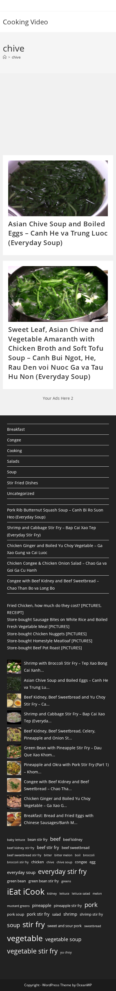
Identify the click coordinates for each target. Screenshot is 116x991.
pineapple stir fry (68, 905)
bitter (48, 855)
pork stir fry (38, 914)
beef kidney (72, 839)
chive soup (64, 862)
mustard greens (18, 906)
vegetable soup (63, 939)
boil (78, 855)
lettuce (64, 893)
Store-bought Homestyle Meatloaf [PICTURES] (49, 640)
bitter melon (63, 855)
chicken (37, 861)
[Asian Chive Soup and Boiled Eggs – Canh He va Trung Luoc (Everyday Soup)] (14, 684)
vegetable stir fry (32, 950)
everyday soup (21, 872)
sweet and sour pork (64, 925)
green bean (16, 880)
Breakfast (16, 429)
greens (66, 881)
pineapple (41, 905)
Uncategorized (20, 493)
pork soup (15, 914)
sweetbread (92, 926)
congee (81, 861)
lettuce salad (81, 893)
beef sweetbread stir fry (24, 855)
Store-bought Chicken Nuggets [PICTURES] (47, 633)
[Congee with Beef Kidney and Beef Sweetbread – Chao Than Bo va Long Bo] (14, 785)
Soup (12, 471)
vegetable (25, 938)
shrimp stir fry (91, 914)
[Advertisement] (45, 116)
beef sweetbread (76, 847)
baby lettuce (16, 840)
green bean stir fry (43, 880)
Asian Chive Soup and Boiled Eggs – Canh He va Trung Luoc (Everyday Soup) (58, 233)
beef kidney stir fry (20, 848)
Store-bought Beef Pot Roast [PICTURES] (44, 647)
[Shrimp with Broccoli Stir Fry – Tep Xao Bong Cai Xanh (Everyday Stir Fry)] (14, 667)
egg (92, 861)
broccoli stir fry (18, 862)
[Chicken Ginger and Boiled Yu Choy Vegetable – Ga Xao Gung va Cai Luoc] (14, 802)
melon (97, 893)
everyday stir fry (62, 871)
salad (56, 914)
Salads (13, 461)
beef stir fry (48, 847)
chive (16, 57)
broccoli (89, 855)
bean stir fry (38, 839)
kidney (52, 893)
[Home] (4, 57)
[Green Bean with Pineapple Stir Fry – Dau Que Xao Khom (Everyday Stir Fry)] (14, 751)
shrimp (70, 914)
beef (55, 839)
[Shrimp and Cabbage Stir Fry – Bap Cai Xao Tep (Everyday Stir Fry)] (14, 717)
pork (91, 904)
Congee (14, 440)
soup (13, 925)
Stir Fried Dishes (22, 482)
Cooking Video (25, 21)
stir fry (34, 924)
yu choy (66, 952)
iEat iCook (25, 891)
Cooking (14, 450)
